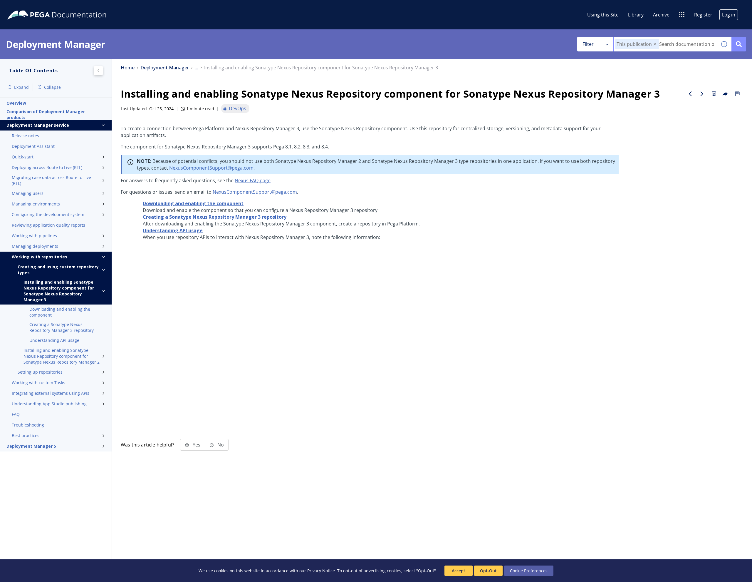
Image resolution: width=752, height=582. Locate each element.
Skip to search (71, 7)
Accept (458, 570)
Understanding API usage (54, 340)
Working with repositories (39, 257)
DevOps (237, 108)
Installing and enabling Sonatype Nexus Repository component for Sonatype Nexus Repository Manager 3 (59, 290)
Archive (661, 14)
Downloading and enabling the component (59, 312)
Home (128, 67)
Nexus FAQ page (253, 180)
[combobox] (665, 44)
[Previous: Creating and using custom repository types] (690, 94)
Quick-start (22, 157)
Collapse (52, 87)
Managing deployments (35, 246)
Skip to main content (26, 7)
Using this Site (603, 14)
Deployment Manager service (37, 125)
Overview (16, 103)
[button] (655, 44)
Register (703, 14)
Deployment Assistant (33, 146)
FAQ (16, 414)
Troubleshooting (28, 425)
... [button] (196, 67)
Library (636, 14)
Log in (728, 14)
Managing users (27, 193)
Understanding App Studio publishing (49, 404)
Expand (21, 87)
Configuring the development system (48, 214)
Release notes (25, 135)
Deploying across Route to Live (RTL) (47, 167)
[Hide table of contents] (98, 70)
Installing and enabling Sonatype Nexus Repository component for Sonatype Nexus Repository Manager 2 (62, 356)
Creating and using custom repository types (58, 269)
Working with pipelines (34, 235)
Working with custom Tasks (38, 382)
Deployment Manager (164, 67)
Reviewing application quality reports (48, 225)
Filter (588, 44)
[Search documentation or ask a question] (738, 44)
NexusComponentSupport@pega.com (211, 168)
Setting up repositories (40, 372)
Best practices (25, 435)
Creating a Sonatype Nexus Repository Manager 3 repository (61, 327)
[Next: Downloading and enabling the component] (702, 94)
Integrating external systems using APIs (50, 393)
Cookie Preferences (529, 570)
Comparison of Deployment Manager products (45, 114)
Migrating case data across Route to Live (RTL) (51, 180)
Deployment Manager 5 (31, 446)
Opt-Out (488, 570)
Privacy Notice (321, 570)
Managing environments (36, 204)
